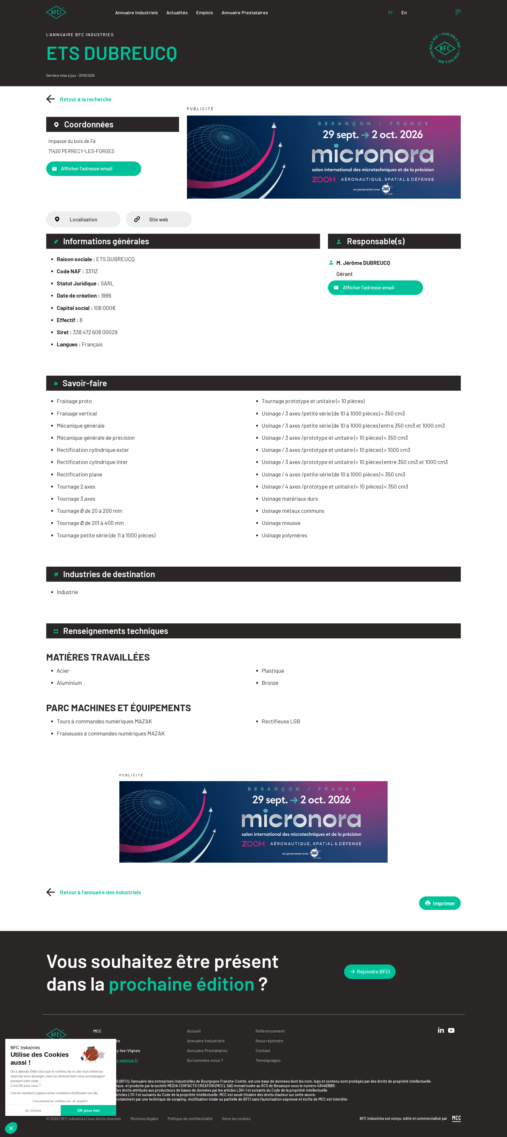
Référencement (270, 1030)
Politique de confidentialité (190, 1118)
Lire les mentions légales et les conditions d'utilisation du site (54, 1093)
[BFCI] (56, 11)
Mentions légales (144, 1118)
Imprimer (444, 903)
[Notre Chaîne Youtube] (451, 1030)
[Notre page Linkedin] (441, 1030)
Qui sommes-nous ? (205, 1060)
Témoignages (268, 1060)
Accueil (194, 1030)
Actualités (177, 12)
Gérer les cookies (236, 1118)
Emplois (204, 12)
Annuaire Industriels (136, 12)
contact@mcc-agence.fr (115, 1060)
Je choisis (33, 1110)
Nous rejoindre (269, 1040)
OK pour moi (88, 1110)
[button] (11, 1128)
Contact (263, 1050)
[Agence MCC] (456, 1118)
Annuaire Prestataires (245, 12)
